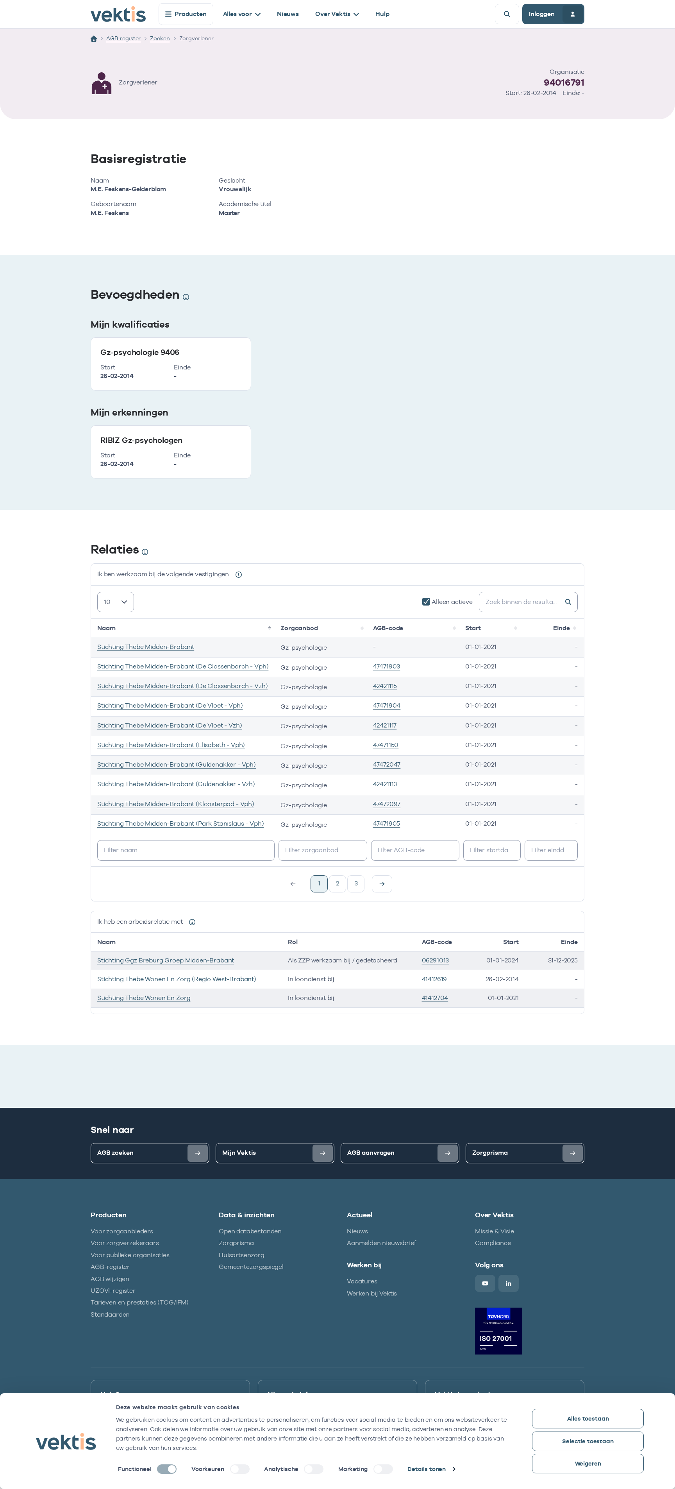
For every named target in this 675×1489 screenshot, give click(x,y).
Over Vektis (332, 14)
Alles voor (237, 14)
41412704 (435, 998)
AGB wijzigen (110, 1279)
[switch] (240, 1469)
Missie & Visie (494, 1231)
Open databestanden (250, 1231)
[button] (270, 628)
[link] (382, 883)
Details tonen (426, 1469)
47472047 (387, 764)
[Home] (94, 39)
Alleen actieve (452, 602)
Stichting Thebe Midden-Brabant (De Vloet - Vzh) (169, 725)
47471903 (386, 666)
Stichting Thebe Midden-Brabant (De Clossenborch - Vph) (182, 666)
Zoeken (160, 38)
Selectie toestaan (587, 1441)
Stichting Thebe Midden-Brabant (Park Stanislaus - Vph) (180, 823)
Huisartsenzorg (241, 1255)
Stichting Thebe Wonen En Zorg (143, 998)
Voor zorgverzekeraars (125, 1243)
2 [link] (337, 883)
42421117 (385, 725)
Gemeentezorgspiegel (251, 1266)
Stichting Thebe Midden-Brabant (145, 646)
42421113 (385, 784)
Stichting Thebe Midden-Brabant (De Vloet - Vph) (170, 705)
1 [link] (319, 883)
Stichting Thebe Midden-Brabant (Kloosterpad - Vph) (175, 804)
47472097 (387, 804)
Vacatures (362, 1281)
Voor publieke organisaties (130, 1255)
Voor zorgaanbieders (122, 1231)
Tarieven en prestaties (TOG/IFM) (140, 1302)
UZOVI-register (113, 1290)
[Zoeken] (507, 14)
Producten (191, 14)
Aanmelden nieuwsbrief (381, 1243)
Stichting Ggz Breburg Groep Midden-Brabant (165, 960)
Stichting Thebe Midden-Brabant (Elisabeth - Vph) (171, 745)
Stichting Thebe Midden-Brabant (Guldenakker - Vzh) (176, 784)
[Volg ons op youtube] (485, 1283)
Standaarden (110, 1314)
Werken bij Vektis (372, 1293)
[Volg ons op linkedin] (508, 1283)
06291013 (435, 960)
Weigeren (588, 1463)
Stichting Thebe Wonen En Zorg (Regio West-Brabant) (176, 979)
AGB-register (123, 38)
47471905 (386, 823)
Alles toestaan (588, 1418)
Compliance (493, 1243)
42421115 (385, 686)
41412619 (434, 979)
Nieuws (288, 14)
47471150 (386, 745)
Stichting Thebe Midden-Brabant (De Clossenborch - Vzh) (182, 686)
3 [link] (356, 883)
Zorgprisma (236, 1243)
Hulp (382, 14)
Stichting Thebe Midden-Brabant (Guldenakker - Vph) (176, 764)
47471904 (387, 705)
